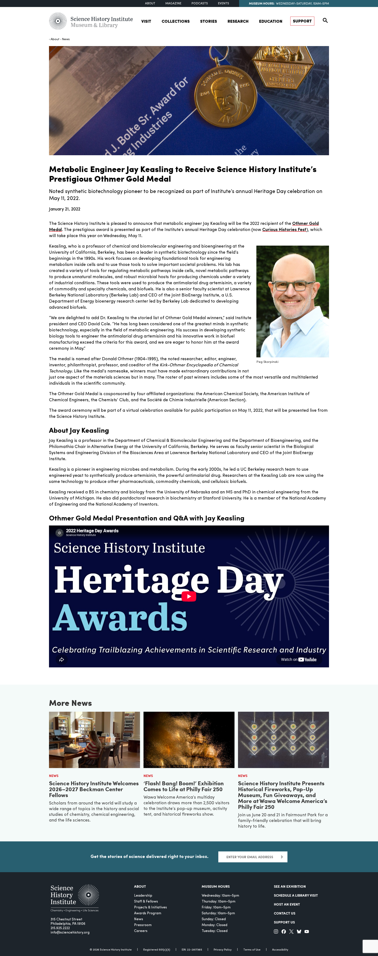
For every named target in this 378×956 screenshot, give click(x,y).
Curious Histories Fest (284, 230)
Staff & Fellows (146, 901)
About (150, 3)
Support (302, 21)
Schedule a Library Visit (296, 895)
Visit (146, 21)
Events (223, 3)
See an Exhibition (290, 886)
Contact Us (284, 913)
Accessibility (280, 949)
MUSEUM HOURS (216, 886)
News (66, 39)
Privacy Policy (223, 949)
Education (270, 21)
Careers (140, 931)
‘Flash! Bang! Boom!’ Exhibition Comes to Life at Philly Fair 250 (184, 786)
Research (238, 21)
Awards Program (147, 913)
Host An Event (287, 904)
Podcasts (199, 3)
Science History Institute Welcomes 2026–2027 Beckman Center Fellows (94, 789)
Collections (176, 21)
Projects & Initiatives (150, 907)
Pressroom (143, 925)
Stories (208, 21)
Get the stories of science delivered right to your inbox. (149, 856)
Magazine (173, 3)
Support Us (284, 922)
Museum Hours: (262, 3)
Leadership (143, 895)
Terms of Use (252, 949)
